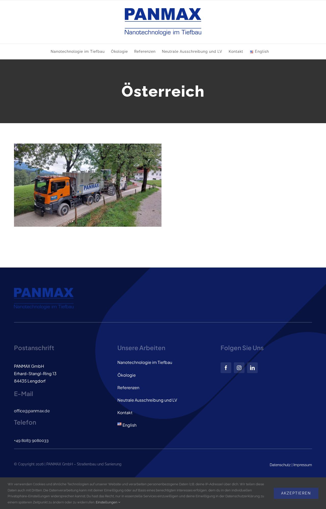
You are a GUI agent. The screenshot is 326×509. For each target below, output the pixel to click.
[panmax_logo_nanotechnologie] (44, 290)
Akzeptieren (296, 493)
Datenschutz (280, 465)
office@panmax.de (32, 411)
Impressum (302, 465)
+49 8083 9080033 (31, 440)
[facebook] (226, 367)
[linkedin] (252, 367)
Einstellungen (107, 502)
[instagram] (239, 367)
